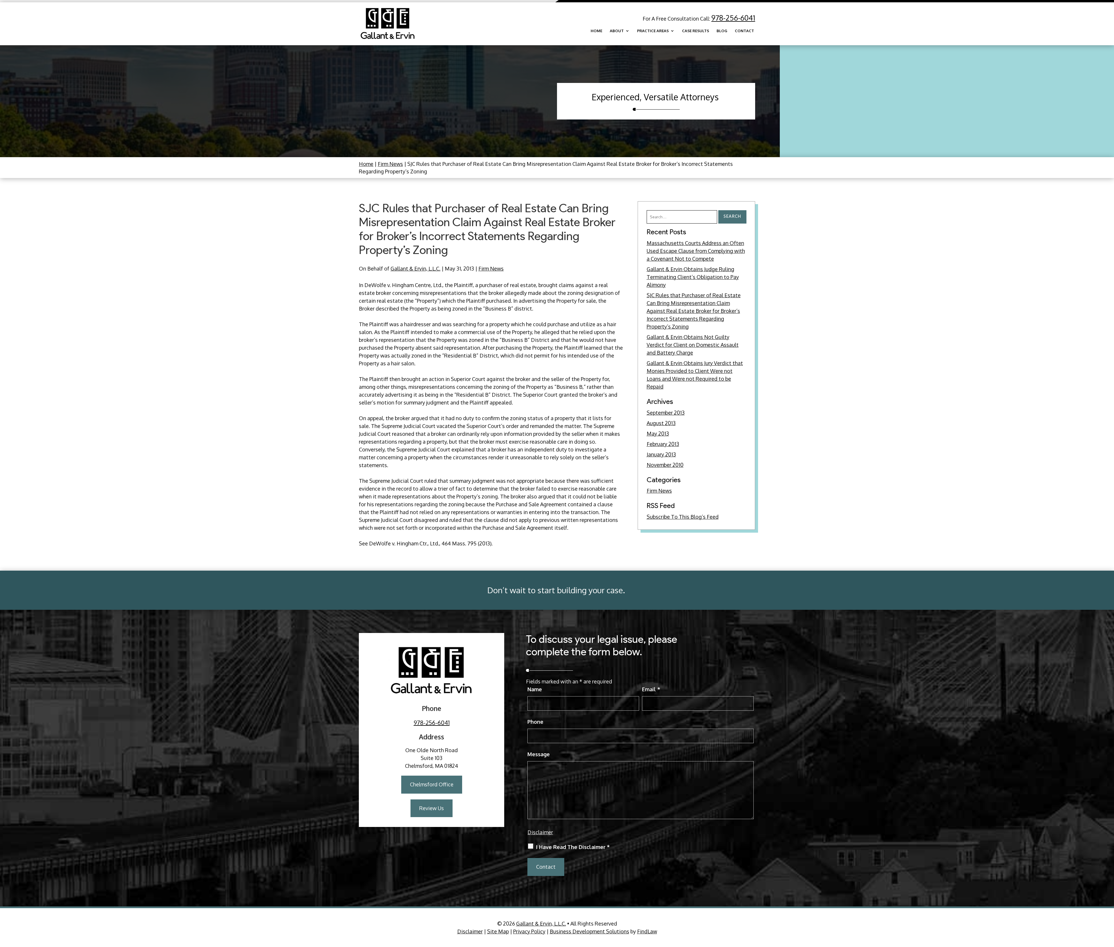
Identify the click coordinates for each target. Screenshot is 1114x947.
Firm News (491, 268)
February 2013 (663, 444)
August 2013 (661, 423)
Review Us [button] (431, 808)
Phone (535, 722)
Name (534, 689)
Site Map (498, 931)
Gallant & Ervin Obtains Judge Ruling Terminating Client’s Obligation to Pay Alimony (693, 277)
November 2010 (665, 465)
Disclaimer (540, 832)
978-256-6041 (733, 17)
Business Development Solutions (589, 931)
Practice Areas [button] (653, 31)
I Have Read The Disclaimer (573, 847)
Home (596, 31)
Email (651, 689)
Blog (722, 31)
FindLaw (647, 931)
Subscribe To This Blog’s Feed (683, 517)
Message (538, 754)
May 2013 (658, 433)
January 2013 (661, 454)
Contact (744, 31)
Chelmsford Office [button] (431, 784)
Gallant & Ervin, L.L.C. (415, 268)
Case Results (695, 31)
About (617, 31)
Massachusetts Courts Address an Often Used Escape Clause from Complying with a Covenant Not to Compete (696, 251)
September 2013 (666, 412)
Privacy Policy (529, 931)
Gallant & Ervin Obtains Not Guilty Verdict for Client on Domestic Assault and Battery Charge (693, 345)
